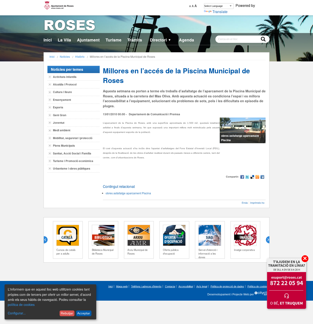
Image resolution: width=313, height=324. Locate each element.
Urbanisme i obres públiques (71, 168)
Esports (58, 107)
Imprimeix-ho (257, 202)
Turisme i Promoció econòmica (73, 161)
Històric (80, 56)
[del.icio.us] (252, 177)
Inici (48, 40)
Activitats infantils (65, 77)
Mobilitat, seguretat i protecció (72, 138)
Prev (47, 240)
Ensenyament (62, 100)
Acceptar (83, 313)
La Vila (64, 40)
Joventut (58, 123)
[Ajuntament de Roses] (156, 26)
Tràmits (134, 40)
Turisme (113, 40)
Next (265, 240)
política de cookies (21, 304)
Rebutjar (67, 313)
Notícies (65, 56)
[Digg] (262, 177)
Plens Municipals (64, 145)
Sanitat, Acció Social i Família (72, 153)
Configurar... (17, 313)
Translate (220, 11)
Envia (245, 202)
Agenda (186, 40)
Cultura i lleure (62, 92)
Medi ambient (61, 130)
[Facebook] (242, 177)
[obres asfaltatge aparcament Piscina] (243, 130)
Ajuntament (88, 40)
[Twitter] (247, 177)
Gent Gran (59, 115)
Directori (160, 40)
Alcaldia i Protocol (65, 84)
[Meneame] (257, 177)
